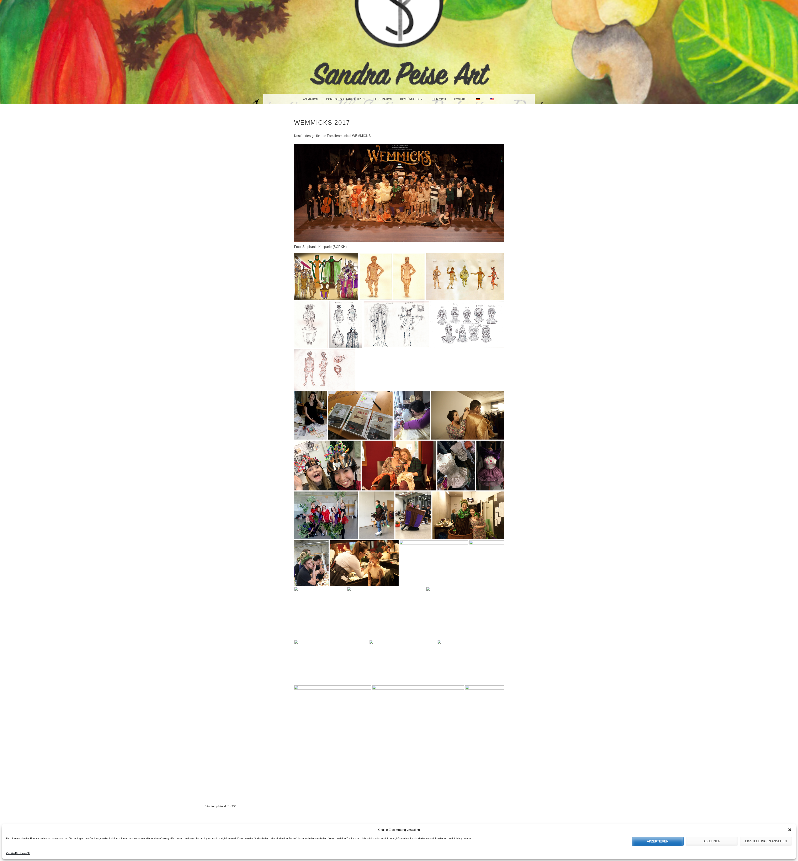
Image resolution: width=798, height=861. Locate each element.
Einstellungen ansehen (766, 841)
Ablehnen (711, 841)
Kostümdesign (411, 99)
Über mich (438, 99)
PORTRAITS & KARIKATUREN (345, 99)
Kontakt (460, 99)
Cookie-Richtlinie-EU (18, 853)
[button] (790, 830)
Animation (310, 99)
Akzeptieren (658, 841)
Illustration (382, 99)
